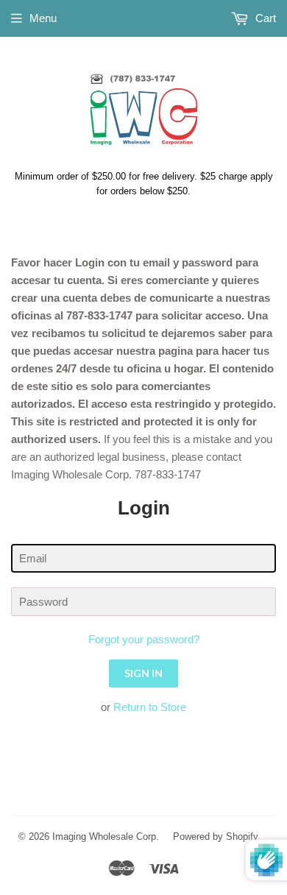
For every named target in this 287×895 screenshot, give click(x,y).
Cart (264, 18)
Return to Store (149, 707)
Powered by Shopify (215, 836)
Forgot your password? (143, 639)
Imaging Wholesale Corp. (105, 836)
